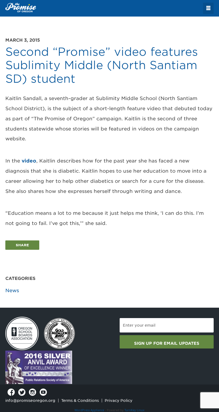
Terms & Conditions (80, 400)
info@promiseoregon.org (30, 400)
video (29, 161)
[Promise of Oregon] (20, 8)
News (12, 290)
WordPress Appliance (89, 410)
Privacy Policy (118, 400)
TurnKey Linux (134, 410)
